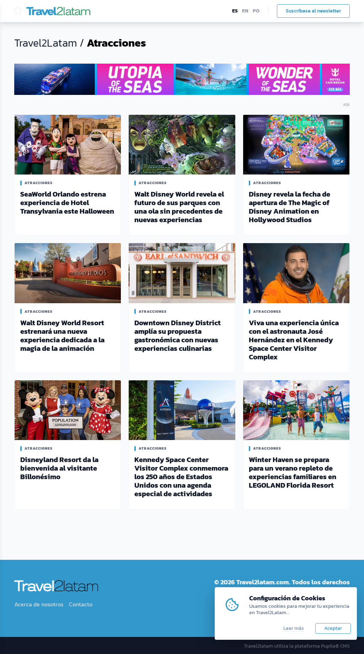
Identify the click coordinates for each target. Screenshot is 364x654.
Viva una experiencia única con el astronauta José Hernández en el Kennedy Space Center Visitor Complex (294, 339)
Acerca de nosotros (38, 604)
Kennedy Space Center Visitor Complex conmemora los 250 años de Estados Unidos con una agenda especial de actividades (181, 476)
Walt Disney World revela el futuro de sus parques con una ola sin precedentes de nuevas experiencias (179, 207)
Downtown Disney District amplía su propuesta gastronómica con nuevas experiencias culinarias (177, 335)
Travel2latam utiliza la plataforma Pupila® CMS (297, 646)
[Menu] (17, 11)
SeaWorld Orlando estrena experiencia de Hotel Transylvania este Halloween (67, 202)
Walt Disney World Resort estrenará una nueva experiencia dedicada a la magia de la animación (62, 335)
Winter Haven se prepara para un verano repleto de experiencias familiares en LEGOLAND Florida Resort (292, 472)
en (245, 11)
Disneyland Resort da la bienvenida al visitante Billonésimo (59, 468)
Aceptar (333, 628)
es (235, 11)
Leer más (293, 628)
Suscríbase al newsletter (313, 11)
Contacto (80, 604)
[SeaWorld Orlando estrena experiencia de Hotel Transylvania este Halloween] (68, 145)
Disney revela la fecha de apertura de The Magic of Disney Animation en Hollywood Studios (289, 207)
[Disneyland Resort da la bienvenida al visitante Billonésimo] (68, 410)
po (256, 11)
